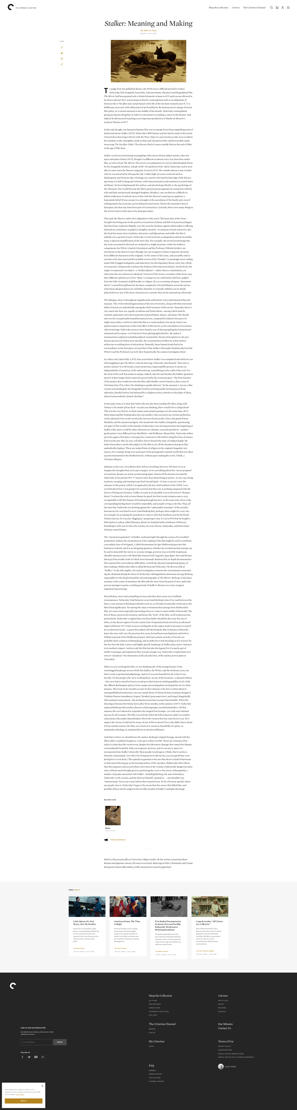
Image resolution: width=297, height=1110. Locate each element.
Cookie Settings (225, 1050)
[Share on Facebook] (61, 47)
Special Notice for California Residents (236, 1057)
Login (151, 1046)
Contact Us (224, 1028)
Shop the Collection (218, 7)
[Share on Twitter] (61, 53)
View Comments (118, 840)
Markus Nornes (163, 951)
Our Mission (225, 1024)
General (152, 1070)
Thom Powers (122, 948)
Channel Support (156, 1081)
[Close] (42, 1086)
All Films (153, 1000)
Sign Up (152, 1032)
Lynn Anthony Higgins (206, 951)
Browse (152, 1029)
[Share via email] (61, 58)
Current (235, 7)
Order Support (155, 1074)
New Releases (155, 1004)
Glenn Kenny (80, 948)
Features (222, 1008)
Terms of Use (226, 1041)
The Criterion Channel (254, 7)
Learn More (20, 1094)
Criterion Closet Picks (159, 1011)
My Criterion (156, 1041)
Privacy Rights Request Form (231, 1054)
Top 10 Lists (223, 1000)
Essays (143, 33)
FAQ (151, 1065)
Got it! (23, 1101)
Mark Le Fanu (150, 30)
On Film (76, 951)
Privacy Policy (224, 1046)
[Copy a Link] (61, 64)
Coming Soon (154, 1008)
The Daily (222, 1011)
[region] (23, 1095)
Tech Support (155, 1078)
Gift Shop (153, 1015)
